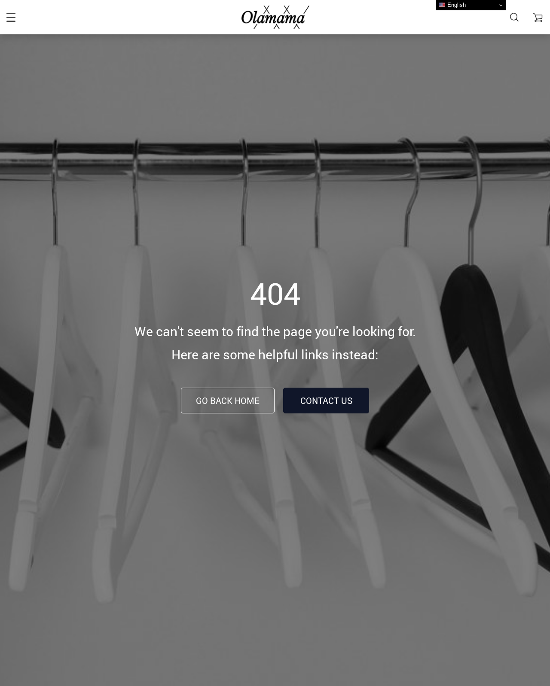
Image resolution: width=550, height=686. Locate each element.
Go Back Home (228, 401)
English (456, 5)
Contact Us (326, 401)
